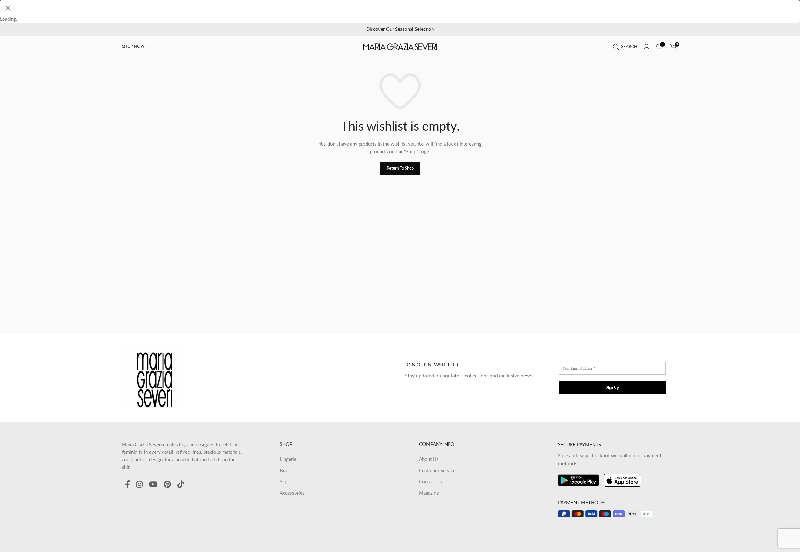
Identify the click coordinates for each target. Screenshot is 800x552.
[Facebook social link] (127, 485)
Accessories (292, 493)
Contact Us (430, 481)
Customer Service (437, 470)
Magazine (429, 493)
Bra (283, 470)
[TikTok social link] (180, 485)
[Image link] (153, 378)
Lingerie (288, 459)
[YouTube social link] (153, 485)
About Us (429, 459)
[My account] (646, 47)
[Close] (8, 8)
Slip (283, 481)
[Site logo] (400, 46)
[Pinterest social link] (167, 485)
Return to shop (400, 168)
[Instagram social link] (139, 485)
